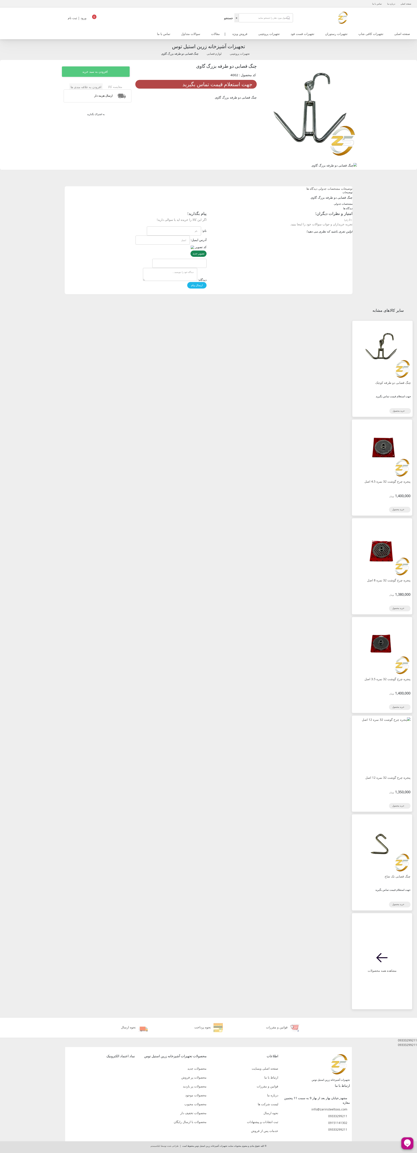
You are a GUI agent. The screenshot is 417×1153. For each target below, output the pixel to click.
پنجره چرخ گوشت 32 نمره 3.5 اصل (387, 679)
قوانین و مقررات (267, 1086)
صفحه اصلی (405, 3)
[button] (208, 1040)
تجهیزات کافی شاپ (370, 34)
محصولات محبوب (195, 1104)
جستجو (228, 18)
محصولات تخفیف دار (193, 1113)
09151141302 (337, 1123)
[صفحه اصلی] (342, 17)
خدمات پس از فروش (264, 1131)
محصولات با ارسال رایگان (190, 1122)
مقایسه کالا (115, 87)
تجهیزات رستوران (336, 34)
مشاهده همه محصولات (382, 970)
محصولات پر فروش (194, 1077)
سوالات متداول (190, 34)
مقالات (215, 34)
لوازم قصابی (214, 54)
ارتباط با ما (271, 1077)
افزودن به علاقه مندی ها (86, 87)
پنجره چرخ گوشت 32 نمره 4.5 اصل (387, 481)
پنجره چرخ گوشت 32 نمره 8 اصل (388, 580)
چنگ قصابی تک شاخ (397, 876)
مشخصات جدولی (329, 188)
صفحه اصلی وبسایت (265, 1068)
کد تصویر (201, 247)
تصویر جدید (198, 253)
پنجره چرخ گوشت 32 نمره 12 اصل (387, 777)
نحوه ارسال (270, 1113)
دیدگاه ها (311, 188)
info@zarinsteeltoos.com (329, 1109)
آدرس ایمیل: (199, 240)
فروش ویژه (239, 34)
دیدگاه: (202, 280)
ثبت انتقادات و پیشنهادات (262, 1122)
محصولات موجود (196, 1095)
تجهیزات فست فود (302, 34)
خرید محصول (399, 410)
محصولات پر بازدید (195, 1086)
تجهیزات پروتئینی (269, 34)
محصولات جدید (197, 1068)
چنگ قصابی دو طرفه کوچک (393, 383)
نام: (204, 231)
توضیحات (346, 188)
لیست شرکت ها (268, 1104)
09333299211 (337, 1116)
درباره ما (391, 3)
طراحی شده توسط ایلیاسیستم (165, 1146)
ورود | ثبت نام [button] (77, 18)
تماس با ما (377, 3)
